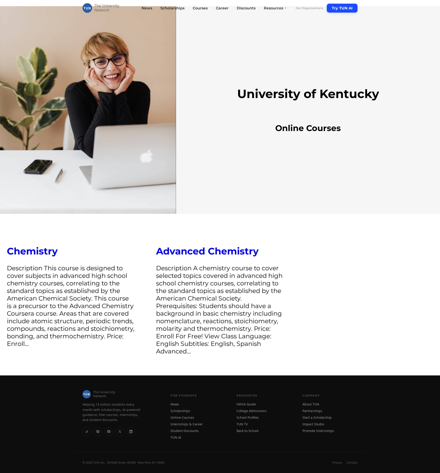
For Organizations (309, 8)
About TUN (310, 404)
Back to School (247, 431)
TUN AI (175, 437)
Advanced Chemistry (207, 251)
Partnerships (312, 411)
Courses (200, 8)
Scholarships (172, 8)
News (147, 8)
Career (222, 8)
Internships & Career (186, 424)
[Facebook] (108, 431)
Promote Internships (318, 431)
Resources (275, 8)
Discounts (246, 8)
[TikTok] (86, 431)
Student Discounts (184, 431)
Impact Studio (313, 424)
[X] (120, 431)
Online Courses (182, 417)
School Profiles (247, 417)
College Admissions (251, 411)
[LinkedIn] (130, 431)
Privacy (337, 462)
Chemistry (32, 251)
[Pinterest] (98, 431)
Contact (352, 462)
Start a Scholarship (317, 417)
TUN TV (242, 424)
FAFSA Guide (246, 404)
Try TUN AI (342, 8)
